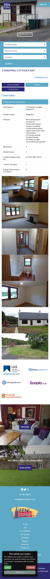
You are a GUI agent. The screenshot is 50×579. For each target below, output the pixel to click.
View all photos (25, 34)
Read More (25, 468)
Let (25, 527)
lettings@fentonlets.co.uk (25, 499)
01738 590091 (25, 494)
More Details (13, 89)
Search (8, 64)
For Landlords (25, 531)
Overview (36, 85)
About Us (25, 544)
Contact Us (25, 548)
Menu (42, 4)
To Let (25, 524)
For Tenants (25, 534)
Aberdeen (25, 537)
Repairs (25, 541)
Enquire (25, 427)
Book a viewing (13, 85)
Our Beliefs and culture (25, 551)
